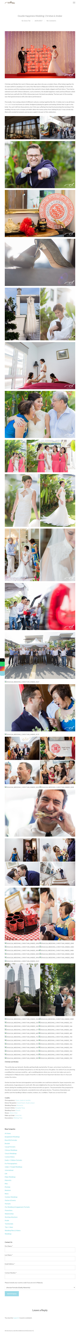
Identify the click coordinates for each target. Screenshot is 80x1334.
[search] (66, 2)
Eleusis (18, 1110)
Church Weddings (11, 1153)
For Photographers (11, 1163)
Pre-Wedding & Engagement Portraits (17, 1207)
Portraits (8, 1204)
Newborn (8, 1190)
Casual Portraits (10, 1147)
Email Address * (10, 1264)
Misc (6, 1183)
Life (6, 1173)
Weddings (8, 1234)
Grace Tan (27, 21)
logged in (16, 1318)
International (9, 1170)
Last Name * (9, 1255)
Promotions (8, 1210)
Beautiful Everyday (11, 1140)
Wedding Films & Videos (13, 1230)
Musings (7, 1187)
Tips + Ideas (9, 1227)
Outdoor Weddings (11, 1197)
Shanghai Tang (20, 1108)
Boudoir (7, 1143)
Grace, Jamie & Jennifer (23, 1100)
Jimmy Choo (13, 1113)
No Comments (51, 21)
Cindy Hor (18, 1115)
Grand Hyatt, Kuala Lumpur (26, 1103)
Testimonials (9, 1224)
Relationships (9, 1214)
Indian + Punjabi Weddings (13, 1167)
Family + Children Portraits (13, 1160)
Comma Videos (10, 1157)
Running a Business (11, 1217)
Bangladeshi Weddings (12, 1137)
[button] (74, 2)
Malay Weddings (10, 1177)
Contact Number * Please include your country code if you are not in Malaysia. (24, 1277)
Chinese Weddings (11, 1150)
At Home (8, 1133)
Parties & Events (10, 1200)
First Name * (9, 1246)
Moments (20, 1105)
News (7, 1193)
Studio (7, 1220)
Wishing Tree (18, 1118)
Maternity (8, 1180)
